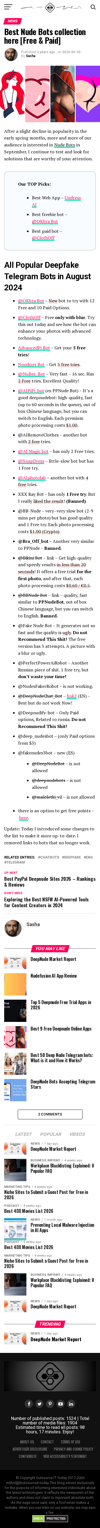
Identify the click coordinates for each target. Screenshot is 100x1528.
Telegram (15, 862)
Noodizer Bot (31, 364)
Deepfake (72, 857)
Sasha (30, 56)
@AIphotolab (32, 478)
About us (27, 1441)
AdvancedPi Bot (34, 348)
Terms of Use (70, 1441)
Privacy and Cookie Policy (73, 1449)
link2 (72, 696)
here (23, 818)
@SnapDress (31, 461)
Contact (47, 1441)
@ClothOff (43, 238)
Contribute (28, 1456)
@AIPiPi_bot (31, 390)
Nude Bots (64, 145)
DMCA (38, 1518)
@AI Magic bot (33, 451)
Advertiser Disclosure (29, 1449)
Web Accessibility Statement (65, 1456)
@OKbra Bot (45, 221)
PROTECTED (56, 1518)
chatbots (49, 857)
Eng (89, 857)
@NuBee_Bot (31, 374)
